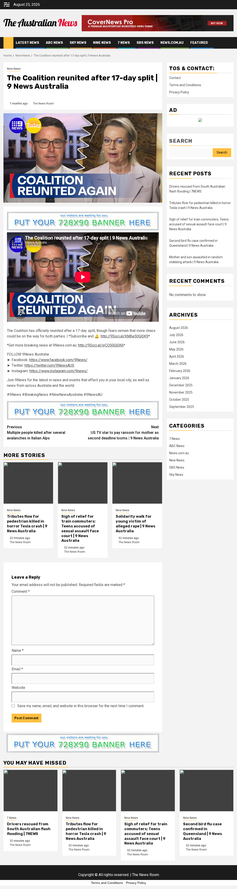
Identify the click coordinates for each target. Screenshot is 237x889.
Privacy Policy (179, 92)
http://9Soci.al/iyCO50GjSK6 (101, 345)
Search (180, 141)
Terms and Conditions (185, 85)
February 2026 (179, 371)
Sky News (78, 43)
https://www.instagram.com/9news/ (58, 371)
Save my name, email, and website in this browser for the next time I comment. (80, 706)
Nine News (102, 43)
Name (18, 650)
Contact (175, 78)
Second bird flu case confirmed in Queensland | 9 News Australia (202, 831)
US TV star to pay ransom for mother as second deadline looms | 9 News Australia (123, 432)
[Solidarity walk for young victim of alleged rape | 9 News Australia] (137, 483)
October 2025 (179, 399)
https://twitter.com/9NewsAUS (49, 365)
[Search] (230, 42)
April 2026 (176, 356)
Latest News (27, 43)
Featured (199, 43)
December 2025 (181, 385)
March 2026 (178, 364)
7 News (124, 43)
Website (18, 687)
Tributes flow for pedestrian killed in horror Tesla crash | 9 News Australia (27, 523)
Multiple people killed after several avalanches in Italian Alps (36, 432)
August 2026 (178, 328)
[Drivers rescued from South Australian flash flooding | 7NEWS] (30, 790)
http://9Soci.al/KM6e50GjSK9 (124, 336)
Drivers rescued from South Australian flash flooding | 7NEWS (28, 829)
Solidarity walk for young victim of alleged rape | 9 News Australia (135, 523)
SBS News (145, 43)
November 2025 (181, 392)
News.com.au (172, 43)
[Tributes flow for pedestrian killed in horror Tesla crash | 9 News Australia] (28, 483)
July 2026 (176, 335)
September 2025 (181, 407)
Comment (21, 591)
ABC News (54, 43)
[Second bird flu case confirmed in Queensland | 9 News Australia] (207, 790)
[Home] (8, 42)
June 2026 (177, 342)
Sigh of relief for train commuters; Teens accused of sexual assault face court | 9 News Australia (80, 528)
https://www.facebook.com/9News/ (58, 360)
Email (17, 669)
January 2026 (179, 378)
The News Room (43, 103)
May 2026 (176, 349)
